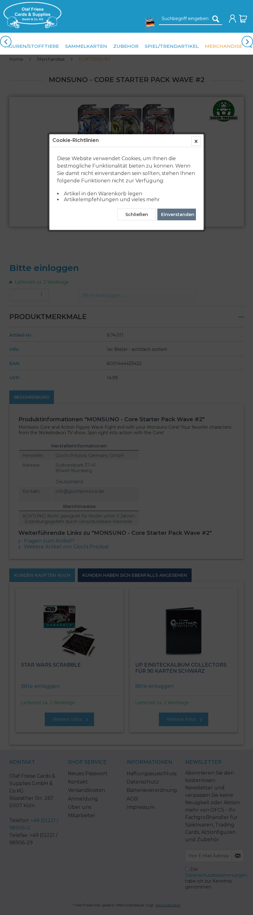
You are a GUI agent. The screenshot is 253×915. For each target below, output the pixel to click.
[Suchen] (215, 19)
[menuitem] (31, 15)
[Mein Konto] (232, 19)
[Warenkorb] (243, 19)
